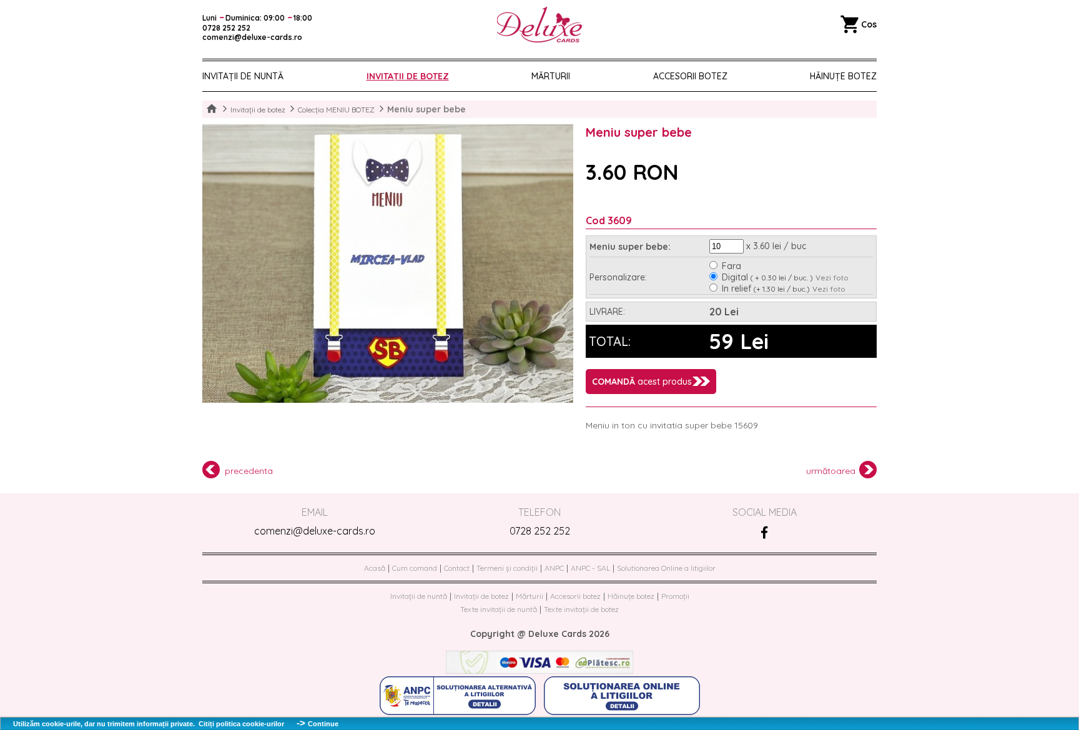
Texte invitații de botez (581, 609)
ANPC (554, 568)
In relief (766, 288)
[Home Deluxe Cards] (539, 25)
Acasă (374, 568)
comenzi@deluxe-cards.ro (314, 531)
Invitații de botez (408, 76)
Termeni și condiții (507, 568)
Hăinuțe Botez (843, 76)
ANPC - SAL (590, 568)
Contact (457, 568)
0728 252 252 (540, 531)
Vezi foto (832, 277)
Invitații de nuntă (242, 76)
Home (211, 109)
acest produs (642, 381)
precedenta (249, 470)
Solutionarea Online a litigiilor (666, 568)
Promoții (675, 596)
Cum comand (414, 568)
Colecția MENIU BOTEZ (336, 109)
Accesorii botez (690, 76)
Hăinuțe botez (631, 596)
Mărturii (550, 76)
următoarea (830, 470)
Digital (767, 277)
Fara (731, 266)
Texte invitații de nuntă (498, 609)
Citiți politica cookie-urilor (241, 724)
